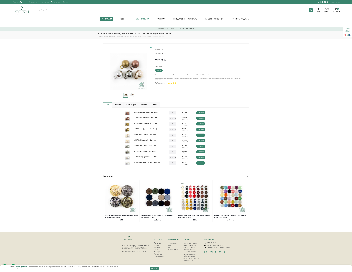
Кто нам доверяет (43, 2)
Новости (171, 245)
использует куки (21, 267)
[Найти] (311, 10)
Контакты (65, 2)
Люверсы (157, 252)
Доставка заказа (190, 245)
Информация (173, 249)
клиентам (188, 240)
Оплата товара (189, 247)
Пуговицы (157, 243)
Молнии (157, 247)
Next (247, 176)
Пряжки (157, 249)
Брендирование (190, 254)
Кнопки (156, 245)
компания (173, 240)
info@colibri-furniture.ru (215, 245)
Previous (244, 176)
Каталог (158, 240)
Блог (170, 247)
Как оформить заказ (191, 243)
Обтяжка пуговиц (190, 256)
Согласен (154, 268)
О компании (33, 2)
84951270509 (324, 2)
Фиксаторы (158, 254)
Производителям (56, 2)
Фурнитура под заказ (191, 258)
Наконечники (159, 256)
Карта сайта (188, 260)
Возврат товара (189, 249)
